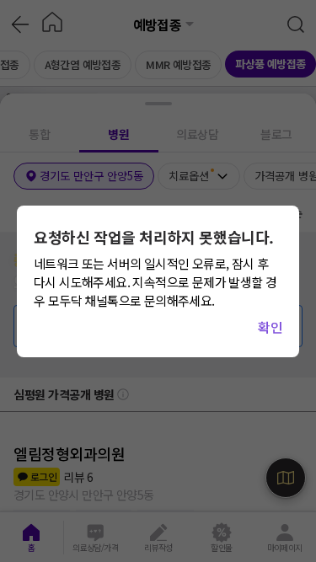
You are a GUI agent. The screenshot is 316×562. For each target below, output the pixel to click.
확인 (270, 327)
